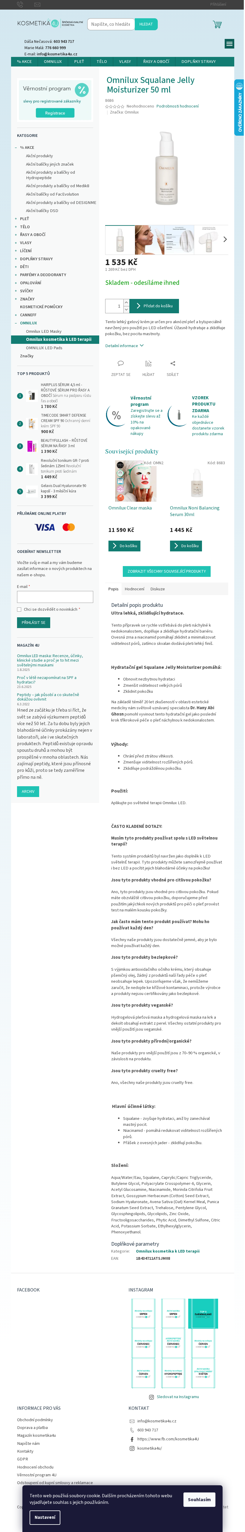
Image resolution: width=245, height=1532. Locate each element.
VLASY (25, 243)
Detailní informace (121, 346)
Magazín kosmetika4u (36, 1435)
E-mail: (50, 54)
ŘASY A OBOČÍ (32, 235)
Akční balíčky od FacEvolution (52, 194)
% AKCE (27, 148)
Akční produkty (39, 156)
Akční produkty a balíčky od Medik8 (57, 186)
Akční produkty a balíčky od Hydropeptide (50, 175)
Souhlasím (199, 1499)
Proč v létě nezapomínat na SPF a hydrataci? (46, 680)
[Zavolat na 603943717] (26, 4)
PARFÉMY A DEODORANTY (43, 275)
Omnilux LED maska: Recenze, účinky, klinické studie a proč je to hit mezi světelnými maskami (50, 661)
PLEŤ (24, 219)
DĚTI (24, 267)
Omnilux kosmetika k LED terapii (58, 339)
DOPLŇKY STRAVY (36, 259)
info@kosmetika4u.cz (156, 1421)
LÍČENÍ (26, 251)
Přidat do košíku (158, 306)
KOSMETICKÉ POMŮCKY (41, 307)
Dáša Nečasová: (49, 41)
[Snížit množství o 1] (126, 309)
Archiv (28, 792)
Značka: (124, 112)
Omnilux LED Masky (44, 331)
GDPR (22, 1459)
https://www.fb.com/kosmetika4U (168, 1439)
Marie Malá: (45, 48)
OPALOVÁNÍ (30, 283)
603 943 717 (147, 1430)
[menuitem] (24, 61)
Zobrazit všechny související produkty (167, 571)
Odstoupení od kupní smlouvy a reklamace (55, 1483)
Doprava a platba (32, 1427)
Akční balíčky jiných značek (50, 164)
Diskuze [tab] (157, 589)
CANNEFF (28, 315)
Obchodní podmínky (35, 1420)
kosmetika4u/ (149, 1448)
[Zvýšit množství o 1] (126, 302)
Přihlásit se (33, 623)
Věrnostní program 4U (36, 1475)
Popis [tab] (113, 589)
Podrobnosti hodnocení (178, 106)
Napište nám (28, 1443)
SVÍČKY (26, 291)
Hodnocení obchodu (35, 1467)
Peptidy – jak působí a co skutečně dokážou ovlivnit (48, 697)
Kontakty (25, 1451)
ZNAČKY (27, 299)
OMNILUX (28, 323)
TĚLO (25, 227)
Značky (26, 356)
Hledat (146, 24)
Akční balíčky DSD (42, 211)
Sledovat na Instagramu (178, 1397)
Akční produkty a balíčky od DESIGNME (61, 202)
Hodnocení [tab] (134, 589)
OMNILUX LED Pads (44, 348)
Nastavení (45, 1517)
